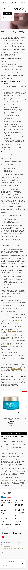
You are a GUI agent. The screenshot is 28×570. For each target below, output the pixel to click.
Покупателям (22, 2)
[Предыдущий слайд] (20, 386)
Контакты (17, 524)
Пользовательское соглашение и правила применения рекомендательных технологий (12, 549)
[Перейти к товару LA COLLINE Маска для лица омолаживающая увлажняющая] (11, 410)
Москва (5, 2)
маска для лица (16, 335)
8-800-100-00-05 (7, 503)
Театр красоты (18, 521)
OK (22, 563)
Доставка (4, 518)
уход (25, 443)
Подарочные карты (6, 513)
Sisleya (9, 302)
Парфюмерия (19, 11)
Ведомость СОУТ (4, 552)
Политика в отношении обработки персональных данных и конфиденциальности (13, 545)
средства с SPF (5, 480)
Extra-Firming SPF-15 (7, 320)
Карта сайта (18, 542)
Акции (16, 518)
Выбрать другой (7, 17)
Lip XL (7, 369)
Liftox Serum (4, 343)
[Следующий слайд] (25, 386)
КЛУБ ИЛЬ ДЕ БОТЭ (20, 513)
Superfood (21, 354)
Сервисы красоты (6, 515)
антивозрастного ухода (8, 55)
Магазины (14, 2)
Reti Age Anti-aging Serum (15, 331)
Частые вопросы (5, 527)
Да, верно (7, 13)
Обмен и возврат (6, 524)
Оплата (3, 521)
